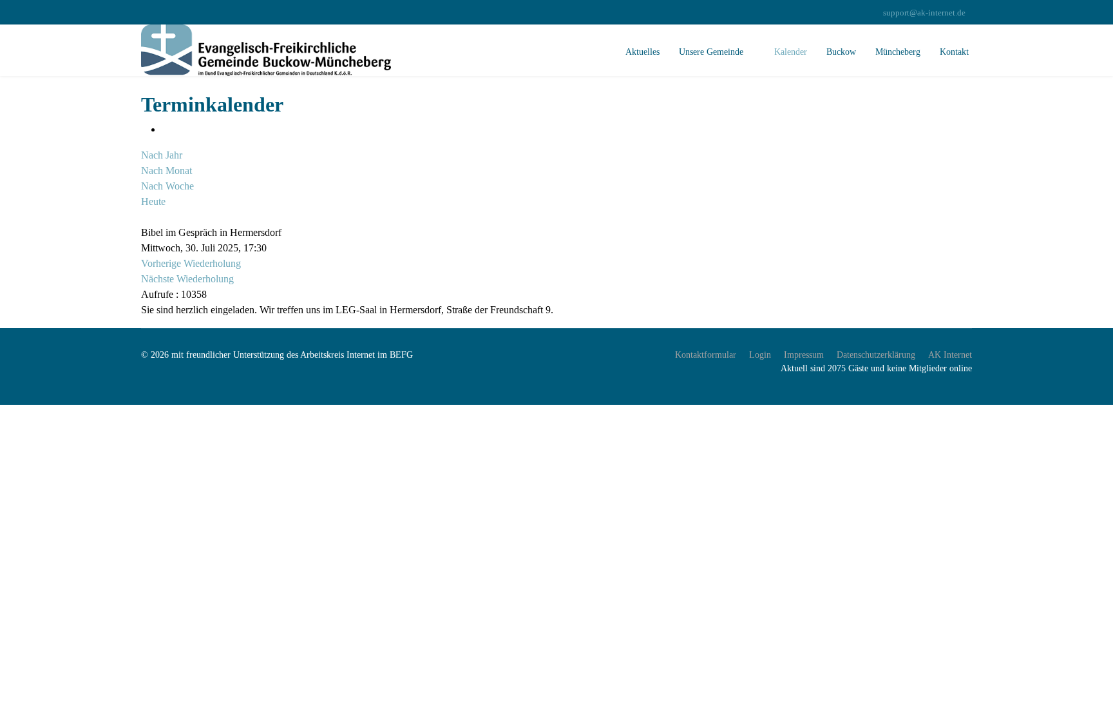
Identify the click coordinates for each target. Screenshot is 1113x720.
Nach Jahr (161, 155)
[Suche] (145, 216)
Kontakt (954, 52)
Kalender (790, 52)
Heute (153, 201)
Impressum (804, 355)
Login (760, 355)
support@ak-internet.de (924, 12)
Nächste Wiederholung (187, 278)
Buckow (841, 52)
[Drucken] (165, 129)
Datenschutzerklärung (876, 355)
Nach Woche (167, 185)
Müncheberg (897, 52)
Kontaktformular (705, 355)
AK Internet (950, 355)
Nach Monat (166, 170)
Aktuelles (642, 52)
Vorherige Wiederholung (191, 263)
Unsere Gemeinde (711, 52)
